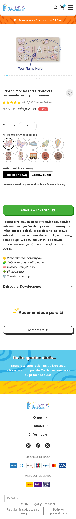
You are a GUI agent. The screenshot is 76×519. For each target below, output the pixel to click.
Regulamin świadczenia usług (23, 511)
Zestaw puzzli (41, 175)
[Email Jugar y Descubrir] (28, 446)
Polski (10, 498)
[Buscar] (57, 7)
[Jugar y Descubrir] (39, 7)
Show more (36, 330)
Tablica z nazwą (16, 175)
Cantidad (9, 125)
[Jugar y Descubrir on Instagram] (47, 446)
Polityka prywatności (58, 511)
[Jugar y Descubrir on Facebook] (38, 446)
